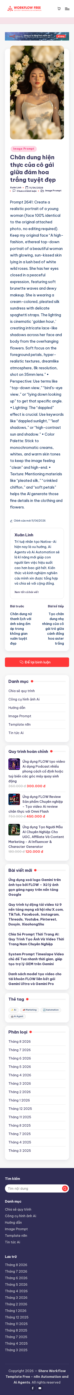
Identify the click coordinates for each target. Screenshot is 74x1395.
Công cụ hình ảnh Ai (24, 699)
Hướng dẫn (16, 708)
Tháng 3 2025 (19, 1151)
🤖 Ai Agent (17, 1016)
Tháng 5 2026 (19, 1067)
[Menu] (67, 9)
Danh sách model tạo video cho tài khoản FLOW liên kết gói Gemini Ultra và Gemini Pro (34, 979)
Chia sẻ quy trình (21, 691)
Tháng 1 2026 (19, 1100)
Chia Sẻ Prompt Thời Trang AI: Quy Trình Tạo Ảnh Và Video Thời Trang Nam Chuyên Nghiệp (36, 939)
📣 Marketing (30, 1010)
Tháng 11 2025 (19, 1117)
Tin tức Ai (16, 733)
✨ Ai (13, 1010)
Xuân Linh (23, 534)
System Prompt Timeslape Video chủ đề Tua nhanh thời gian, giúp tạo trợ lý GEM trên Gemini (36, 959)
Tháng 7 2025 (19, 1134)
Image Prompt (23, 148)
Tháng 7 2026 (19, 1050)
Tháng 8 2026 (19, 1041)
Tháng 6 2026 (19, 1058)
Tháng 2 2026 (19, 1092)
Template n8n (19, 724)
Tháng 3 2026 (19, 1083)
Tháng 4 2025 (19, 1142)
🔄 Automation (51, 1010)
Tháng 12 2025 (20, 1109)
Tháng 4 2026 (19, 1075)
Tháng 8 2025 (19, 1125)
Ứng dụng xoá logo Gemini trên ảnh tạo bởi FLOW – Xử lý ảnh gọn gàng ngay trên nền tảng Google (34, 887)
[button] (26, 592)
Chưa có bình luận (27, 191)
